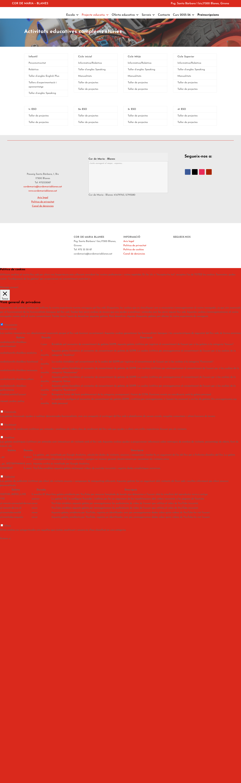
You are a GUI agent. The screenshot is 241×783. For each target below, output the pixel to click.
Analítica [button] (5, 433)
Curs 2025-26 (182, 14)
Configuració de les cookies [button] (15, 283)
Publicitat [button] (5, 472)
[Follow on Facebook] (188, 172)
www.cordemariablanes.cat (42, 191)
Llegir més (50, 283)
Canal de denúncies (43, 206)
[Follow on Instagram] (202, 172)
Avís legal (128, 241)
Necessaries (10, 325)
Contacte (164, 14)
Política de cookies (133, 249)
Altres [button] (3, 521)
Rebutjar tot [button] (98, 279)
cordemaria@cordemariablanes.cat (42, 186)
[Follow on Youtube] (209, 172)
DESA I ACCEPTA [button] (10, 534)
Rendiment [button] (6, 420)
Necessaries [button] (6, 320)
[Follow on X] (195, 172)
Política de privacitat (134, 245)
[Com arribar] (90, 154)
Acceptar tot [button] (38, 283)
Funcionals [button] (6, 407)
